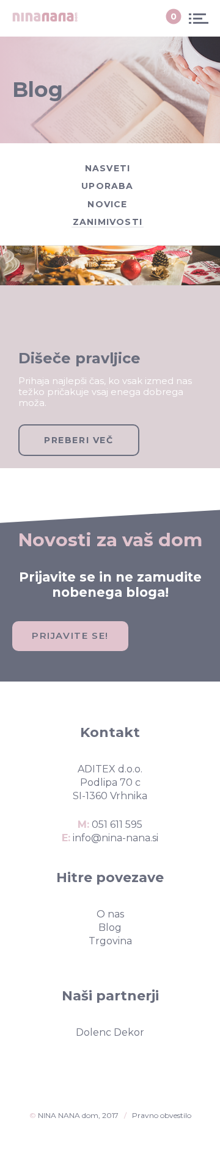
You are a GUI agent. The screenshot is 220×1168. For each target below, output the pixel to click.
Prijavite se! (70, 635)
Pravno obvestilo (161, 1115)
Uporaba (107, 185)
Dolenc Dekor (110, 1032)
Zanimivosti (107, 221)
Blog (110, 927)
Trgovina (110, 941)
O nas (110, 914)
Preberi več (79, 440)
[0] (163, 18)
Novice (107, 204)
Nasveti (107, 168)
